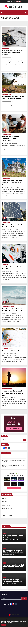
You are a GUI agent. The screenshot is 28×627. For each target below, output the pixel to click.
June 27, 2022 (6, 313)
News (6, 264)
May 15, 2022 (6, 355)
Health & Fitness (9, 388)
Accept (4, 624)
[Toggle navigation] (26, 13)
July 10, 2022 (6, 271)
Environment (8, 134)
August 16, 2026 (8, 554)
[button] (13, 12)
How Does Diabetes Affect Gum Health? (11, 457)
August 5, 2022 (7, 187)
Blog (3, 48)
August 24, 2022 (7, 57)
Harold (16, 539)
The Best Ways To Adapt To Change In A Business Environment (11, 139)
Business (7, 48)
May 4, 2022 (6, 397)
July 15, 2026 (7, 568)
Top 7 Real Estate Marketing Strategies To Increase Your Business (12, 183)
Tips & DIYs (7, 222)
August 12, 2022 (7, 143)
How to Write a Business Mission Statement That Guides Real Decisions (12, 551)
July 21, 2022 (6, 229)
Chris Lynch (16, 57)
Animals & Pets (5, 94)
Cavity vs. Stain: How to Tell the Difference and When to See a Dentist (13, 566)
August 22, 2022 (7, 101)
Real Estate (8, 178)
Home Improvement (9, 348)
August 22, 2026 (8, 539)
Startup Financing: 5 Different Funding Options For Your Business (12, 52)
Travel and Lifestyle (9, 306)
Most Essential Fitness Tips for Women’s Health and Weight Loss (12, 393)
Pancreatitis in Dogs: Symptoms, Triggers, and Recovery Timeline (12, 581)
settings (10, 622)
